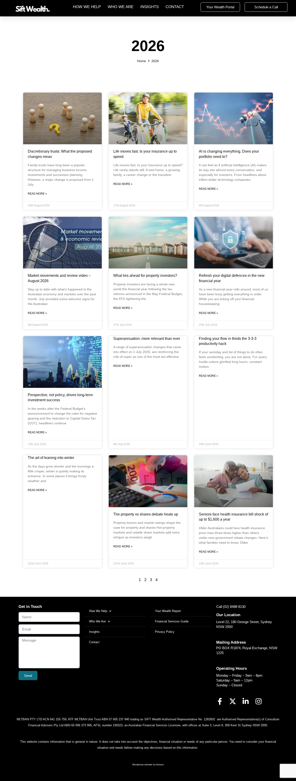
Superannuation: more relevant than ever (146, 339)
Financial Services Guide (171, 621)
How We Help (87, 7)
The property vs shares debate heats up (145, 514)
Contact (175, 7)
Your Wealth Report (168, 611)
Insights (149, 7)
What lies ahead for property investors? (145, 275)
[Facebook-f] (219, 701)
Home (141, 61)
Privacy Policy (164, 631)
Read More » (37, 193)
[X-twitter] (232, 701)
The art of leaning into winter (51, 458)
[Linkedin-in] (245, 701)
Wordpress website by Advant (148, 764)
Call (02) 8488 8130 (231, 607)
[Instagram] (258, 701)
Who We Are (120, 7)
